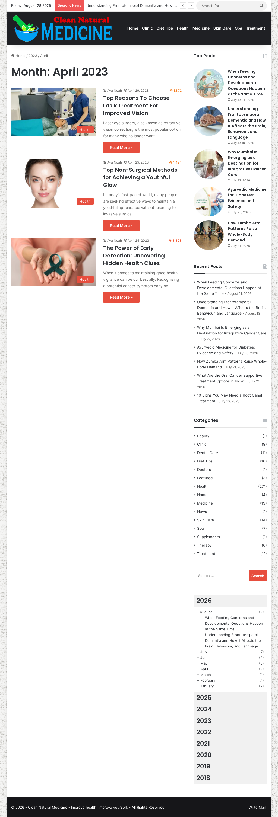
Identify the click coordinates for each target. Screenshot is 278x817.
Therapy (204, 545)
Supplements (208, 537)
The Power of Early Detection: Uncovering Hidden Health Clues (134, 255)
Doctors (204, 469)
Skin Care (222, 28)
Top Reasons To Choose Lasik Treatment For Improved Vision (136, 105)
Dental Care (207, 453)
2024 (204, 709)
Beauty (203, 436)
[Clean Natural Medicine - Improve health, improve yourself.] (62, 28)
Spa (238, 28)
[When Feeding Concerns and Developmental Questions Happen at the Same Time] (209, 83)
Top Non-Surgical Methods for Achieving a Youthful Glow (140, 177)
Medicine (201, 28)
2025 (204, 697)
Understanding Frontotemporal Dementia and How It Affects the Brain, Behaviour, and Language (247, 123)
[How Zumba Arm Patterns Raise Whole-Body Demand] (209, 235)
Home (132, 28)
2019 (203, 766)
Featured (205, 478)
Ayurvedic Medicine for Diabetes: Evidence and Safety (247, 198)
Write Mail (257, 807)
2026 (204, 600)
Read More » (121, 147)
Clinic (147, 28)
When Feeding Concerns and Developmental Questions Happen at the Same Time (246, 83)
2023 (33, 55)
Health (183, 28)
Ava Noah (114, 90)
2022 (204, 732)
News (202, 511)
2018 (203, 778)
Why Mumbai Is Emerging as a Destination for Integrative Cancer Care (247, 163)
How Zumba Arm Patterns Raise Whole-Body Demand (244, 231)
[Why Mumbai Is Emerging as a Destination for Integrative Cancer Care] (209, 164)
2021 (203, 743)
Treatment (255, 28)
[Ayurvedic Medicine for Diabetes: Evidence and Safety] (209, 201)
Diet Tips (165, 28)
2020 (204, 755)
